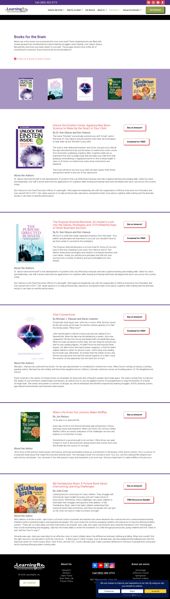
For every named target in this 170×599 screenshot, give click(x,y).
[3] (114, 89)
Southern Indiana (141, 578)
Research (66, 570)
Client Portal (66, 575)
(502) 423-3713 (48, 2)
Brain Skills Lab (66, 578)
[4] (144, 89)
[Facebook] (148, 2)
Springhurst (140, 575)
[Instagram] (153, 2)
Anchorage (141, 570)
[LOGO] (16, 10)
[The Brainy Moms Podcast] (163, 2)
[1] (25, 89)
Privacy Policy (66, 581)
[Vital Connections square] (85, 89)
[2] (55, 89)
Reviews (66, 572)
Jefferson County (140, 572)
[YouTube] (158, 2)
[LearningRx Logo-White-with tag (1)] (29, 566)
